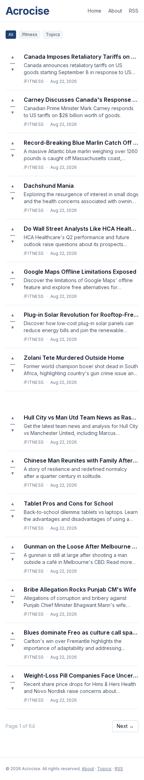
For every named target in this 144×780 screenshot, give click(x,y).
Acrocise (28, 11)
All (10, 34)
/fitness (29, 34)
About (115, 11)
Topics (53, 34)
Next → (125, 726)
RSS (133, 11)
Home (94, 11)
